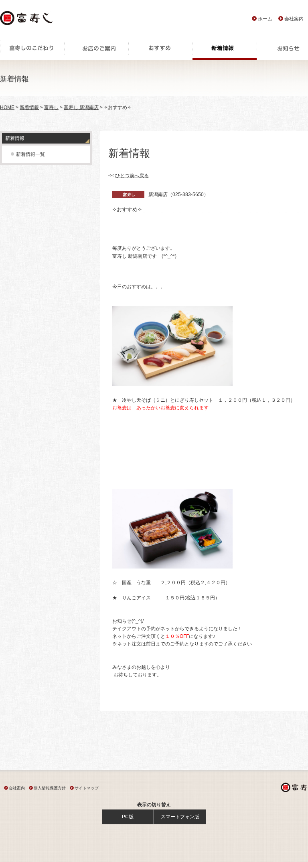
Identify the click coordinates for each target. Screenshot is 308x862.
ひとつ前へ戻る (132, 175)
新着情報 (224, 50)
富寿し (51, 107)
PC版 (128, 817)
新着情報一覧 (30, 154)
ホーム (265, 19)
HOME (7, 107)
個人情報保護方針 (50, 788)
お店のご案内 (96, 50)
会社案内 (294, 19)
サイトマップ (87, 788)
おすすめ (160, 50)
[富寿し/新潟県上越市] (27, 20)
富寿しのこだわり (32, 50)
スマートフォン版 (180, 817)
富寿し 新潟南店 (81, 107)
